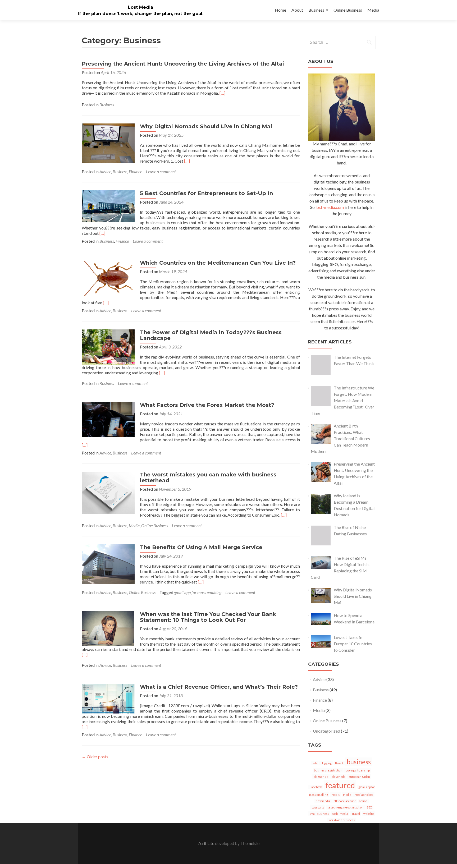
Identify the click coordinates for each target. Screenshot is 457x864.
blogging (326, 763)
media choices (364, 794)
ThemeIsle (249, 843)
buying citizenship (358, 770)
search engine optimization (345, 807)
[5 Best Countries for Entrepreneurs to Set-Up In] (108, 205)
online (363, 801)
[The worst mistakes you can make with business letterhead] (108, 492)
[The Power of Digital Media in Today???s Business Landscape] (108, 346)
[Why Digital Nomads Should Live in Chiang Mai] (108, 142)
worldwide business (342, 820)
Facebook (316, 787)
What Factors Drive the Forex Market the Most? (207, 405)
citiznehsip (321, 776)
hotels (335, 794)
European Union (359, 776)
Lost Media (140, 7)
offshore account (345, 801)
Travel (355, 813)
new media (323, 801)
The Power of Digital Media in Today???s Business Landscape (211, 335)
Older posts (95, 756)
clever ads (338, 776)
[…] (222, 92)
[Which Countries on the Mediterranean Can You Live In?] (108, 278)
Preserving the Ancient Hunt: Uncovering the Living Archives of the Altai (183, 64)
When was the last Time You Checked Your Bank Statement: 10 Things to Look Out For (208, 617)
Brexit (339, 763)
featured (340, 785)
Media (373, 9)
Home (280, 9)
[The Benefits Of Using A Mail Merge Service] (108, 563)
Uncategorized (326, 730)
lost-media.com (330, 207)
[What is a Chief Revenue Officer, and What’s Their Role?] (108, 698)
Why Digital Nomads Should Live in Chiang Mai (206, 126)
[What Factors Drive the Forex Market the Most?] (108, 419)
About (297, 9)
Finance (135, 171)
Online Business (347, 9)
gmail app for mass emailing (197, 592)
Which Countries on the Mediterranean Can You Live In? (218, 263)
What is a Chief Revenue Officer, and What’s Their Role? (219, 687)
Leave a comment (161, 171)
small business (319, 813)
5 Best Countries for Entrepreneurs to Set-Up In (206, 193)
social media (340, 813)
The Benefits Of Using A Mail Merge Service (201, 547)
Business (316, 9)
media (347, 794)
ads (315, 763)
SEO (369, 807)
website (368, 813)
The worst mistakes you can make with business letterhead (208, 477)
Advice (105, 171)
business (359, 762)
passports (318, 807)
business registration (328, 770)
